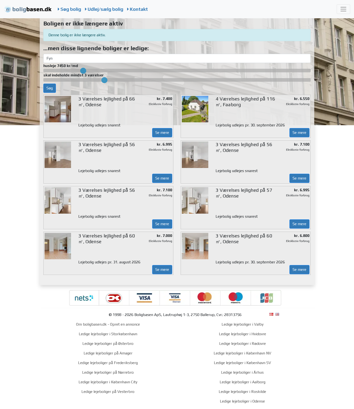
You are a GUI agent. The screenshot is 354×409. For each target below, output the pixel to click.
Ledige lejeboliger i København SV (242, 362)
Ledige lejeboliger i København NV (242, 353)
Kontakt (138, 9)
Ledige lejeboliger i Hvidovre (242, 334)
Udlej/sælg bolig (105, 9)
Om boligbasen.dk (91, 324)
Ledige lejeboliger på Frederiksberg (108, 362)
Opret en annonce (125, 324)
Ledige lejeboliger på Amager (108, 353)
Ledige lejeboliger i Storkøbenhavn (108, 334)
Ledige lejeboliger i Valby (242, 324)
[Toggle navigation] (343, 9)
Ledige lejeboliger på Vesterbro (107, 391)
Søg (49, 88)
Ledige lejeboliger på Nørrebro (108, 372)
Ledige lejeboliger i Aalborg (242, 382)
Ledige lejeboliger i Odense (242, 401)
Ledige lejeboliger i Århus (242, 372)
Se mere (162, 132)
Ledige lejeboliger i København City (108, 382)
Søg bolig (70, 9)
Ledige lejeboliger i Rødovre (242, 343)
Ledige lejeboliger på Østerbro (107, 343)
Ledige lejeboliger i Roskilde (242, 391)
